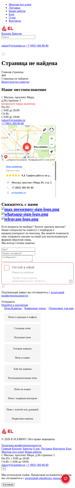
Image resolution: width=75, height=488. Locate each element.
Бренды (27, 448)
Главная (6, 448)
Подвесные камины (22, 418)
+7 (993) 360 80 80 (37, 45)
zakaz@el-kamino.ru (13, 45)
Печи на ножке (22, 389)
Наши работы (17, 11)
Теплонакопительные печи (22, 378)
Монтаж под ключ (20, 4)
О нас (12, 17)
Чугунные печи (22, 337)
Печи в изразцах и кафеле (22, 317)
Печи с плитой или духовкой (22, 409)
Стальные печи (22, 328)
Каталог (17, 448)
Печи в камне (22, 357)
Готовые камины (22, 348)
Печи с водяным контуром (22, 398)
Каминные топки (35, 308)
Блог (12, 14)
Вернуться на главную (15, 81)
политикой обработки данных (43, 478)
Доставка (14, 7)
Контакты (15, 20)
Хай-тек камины (22, 369)
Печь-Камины (13, 308)
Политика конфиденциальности (21, 445)
